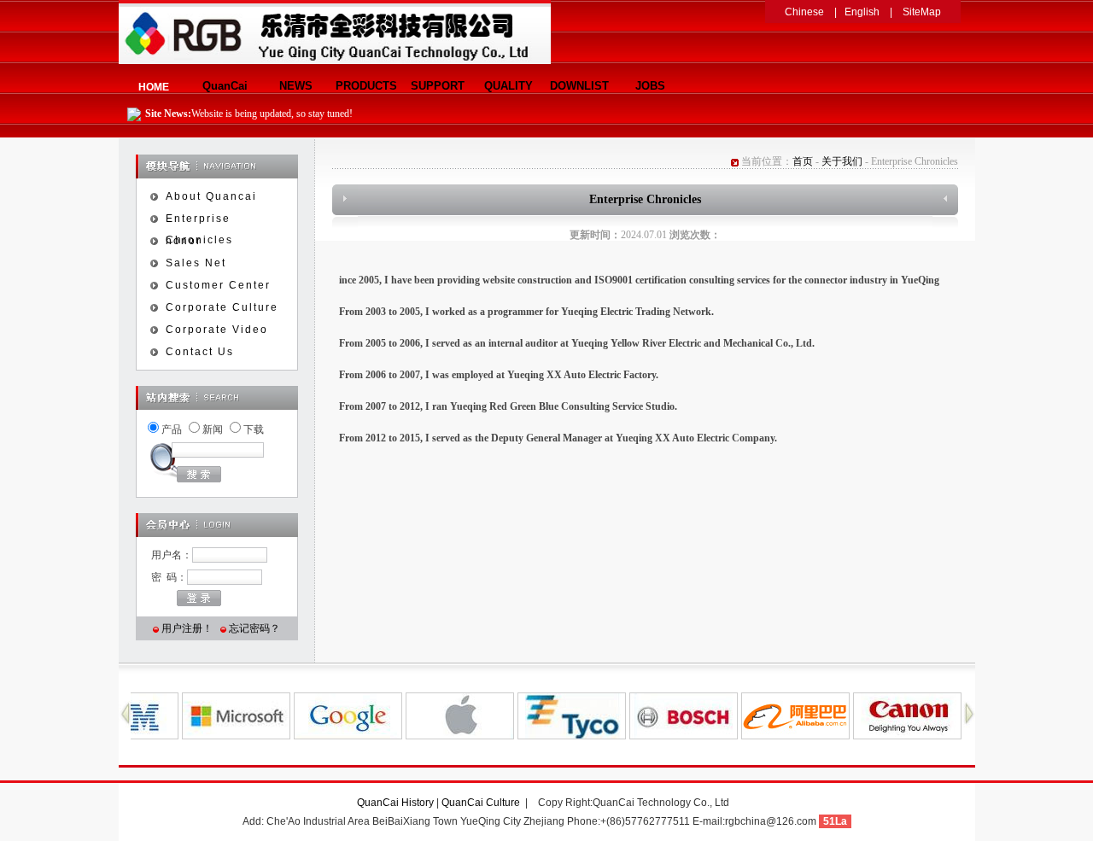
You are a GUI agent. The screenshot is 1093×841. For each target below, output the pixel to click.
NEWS (296, 85)
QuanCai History (395, 803)
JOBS (650, 85)
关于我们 (841, 161)
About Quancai (211, 196)
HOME (153, 87)
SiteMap (922, 12)
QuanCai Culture (482, 803)
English (862, 12)
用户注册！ (187, 628)
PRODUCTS (366, 85)
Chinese (804, 12)
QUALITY (508, 85)
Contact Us (200, 352)
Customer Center (218, 285)
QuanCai (225, 85)
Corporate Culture (222, 307)
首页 (802, 161)
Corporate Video (217, 330)
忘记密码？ (254, 628)
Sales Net (196, 263)
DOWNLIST (579, 85)
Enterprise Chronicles (199, 221)
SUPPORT (438, 85)
